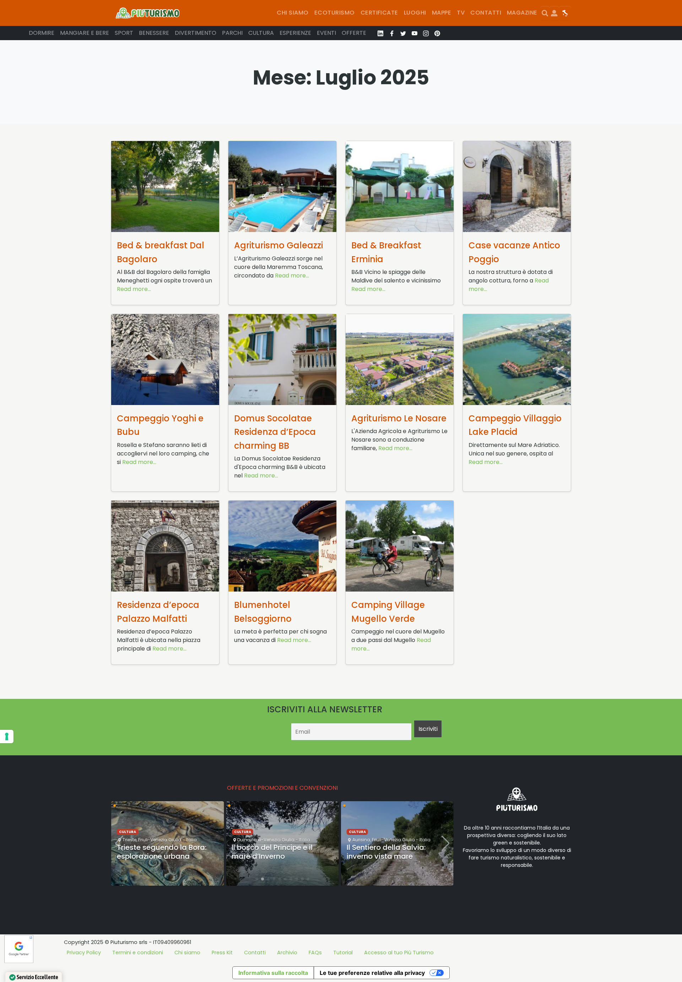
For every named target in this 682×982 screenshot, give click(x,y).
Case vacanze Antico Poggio (514, 252)
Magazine (522, 13)
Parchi (232, 33)
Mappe (441, 13)
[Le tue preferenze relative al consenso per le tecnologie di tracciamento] (6, 736)
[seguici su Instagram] (426, 33)
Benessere (154, 33)
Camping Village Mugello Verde (388, 611)
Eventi (326, 33)
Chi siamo (292, 13)
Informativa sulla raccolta (273, 972)
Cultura (261, 33)
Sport (124, 33)
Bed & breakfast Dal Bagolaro (160, 252)
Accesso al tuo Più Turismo (399, 952)
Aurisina (361, 840)
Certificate (379, 13)
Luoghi (415, 13)
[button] (256, 879)
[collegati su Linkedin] (380, 33)
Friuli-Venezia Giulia (159, 840)
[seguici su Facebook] (391, 33)
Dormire (41, 33)
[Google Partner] (18, 949)
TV (461, 13)
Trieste (129, 840)
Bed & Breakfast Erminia (386, 252)
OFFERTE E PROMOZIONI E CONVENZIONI (282, 788)
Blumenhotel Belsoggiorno (263, 611)
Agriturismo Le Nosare (398, 418)
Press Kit (222, 952)
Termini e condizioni (137, 952)
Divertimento (195, 33)
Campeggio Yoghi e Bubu (160, 425)
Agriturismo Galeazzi (278, 245)
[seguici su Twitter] (403, 33)
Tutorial (343, 952)
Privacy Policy (84, 952)
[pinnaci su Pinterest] (437, 33)
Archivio (287, 952)
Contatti (485, 13)
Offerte (354, 33)
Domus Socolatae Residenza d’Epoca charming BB (275, 432)
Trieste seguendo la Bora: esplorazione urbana (161, 851)
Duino (243, 840)
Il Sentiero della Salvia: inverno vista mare (386, 851)
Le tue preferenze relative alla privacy (372, 972)
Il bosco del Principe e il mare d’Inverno (272, 851)
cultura (127, 832)
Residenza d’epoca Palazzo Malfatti (158, 611)
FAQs (315, 952)
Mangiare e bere (84, 33)
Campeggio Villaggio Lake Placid (515, 425)
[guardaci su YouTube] (414, 33)
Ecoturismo (334, 13)
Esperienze (295, 33)
